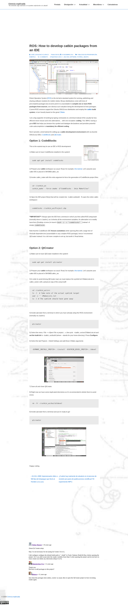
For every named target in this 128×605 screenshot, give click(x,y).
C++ (62, 57)
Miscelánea (97, 4)
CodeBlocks (46, 135)
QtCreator (57, 135)
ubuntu (86, 57)
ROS (67, 57)
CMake (62, 112)
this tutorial (78, 169)
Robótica (32, 57)
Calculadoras (113, 4)
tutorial (80, 57)
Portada (57, 4)
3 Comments (44, 57)
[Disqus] (64, 514)
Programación (92, 54)
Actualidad (83, 4)
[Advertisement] (64, 24)
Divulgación (68, 4)
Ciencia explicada (16, 4)
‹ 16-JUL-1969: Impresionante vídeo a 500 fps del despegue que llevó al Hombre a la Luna (44, 479)
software (73, 57)
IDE (65, 57)
